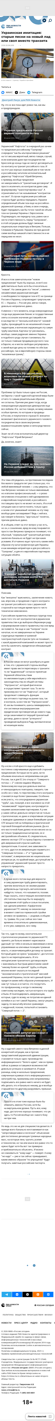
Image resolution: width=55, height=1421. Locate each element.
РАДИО (34, 1323)
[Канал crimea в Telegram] (7, 1294)
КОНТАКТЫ (45, 1323)
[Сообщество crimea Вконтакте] (17, 1294)
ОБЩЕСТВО (20, 1315)
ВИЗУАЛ (48, 1315)
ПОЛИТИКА (8, 1315)
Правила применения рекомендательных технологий (26, 1354)
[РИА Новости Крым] (11, 26)
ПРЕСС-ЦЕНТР (21, 1323)
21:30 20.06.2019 (7, 45)
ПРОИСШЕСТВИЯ (35, 1315)
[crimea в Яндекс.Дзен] (27, 1294)
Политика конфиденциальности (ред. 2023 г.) (22, 1351)
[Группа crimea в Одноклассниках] (38, 1294)
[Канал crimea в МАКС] (48, 1294)
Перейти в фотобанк (26, 80)
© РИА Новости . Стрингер (10, 80)
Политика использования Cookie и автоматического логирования (26, 1347)
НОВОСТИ (6, 1323)
